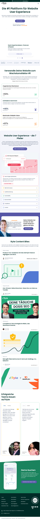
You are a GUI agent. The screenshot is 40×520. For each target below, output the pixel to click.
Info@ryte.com (6, 513)
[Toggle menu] (38, 3)
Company (3, 499)
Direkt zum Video (31, 258)
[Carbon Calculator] (35, 500)
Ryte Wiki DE (13, 499)
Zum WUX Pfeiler (7, 183)
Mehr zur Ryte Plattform (19, 148)
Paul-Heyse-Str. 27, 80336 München (16, 510)
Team (2, 497)
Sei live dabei (34, 294)
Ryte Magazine (14, 503)
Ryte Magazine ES (14, 505)
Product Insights (4, 503)
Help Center (23, 497)
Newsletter (23, 501)
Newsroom (3, 501)
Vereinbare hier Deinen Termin (29, 481)
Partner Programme (25, 499)
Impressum (13, 518)
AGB (16, 518)
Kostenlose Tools (4, 505)
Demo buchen (19, 21)
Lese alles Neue (33, 329)
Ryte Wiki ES (13, 501)
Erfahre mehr (24, 0)
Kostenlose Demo (24, 503)
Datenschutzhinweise (21, 518)
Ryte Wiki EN (13, 497)
